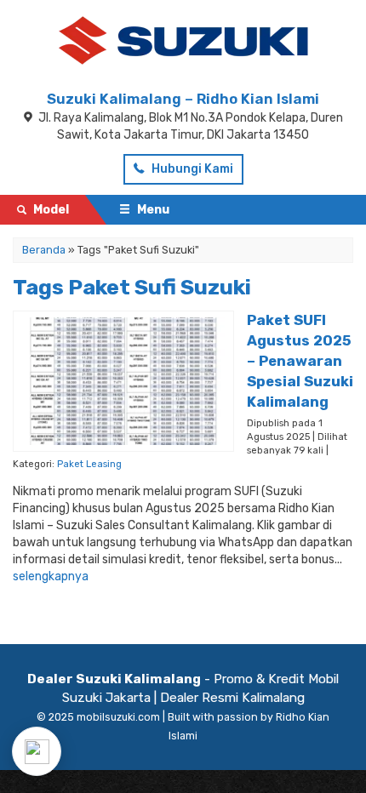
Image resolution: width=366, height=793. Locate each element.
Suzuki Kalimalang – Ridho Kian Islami (183, 98)
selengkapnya (51, 576)
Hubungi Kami (191, 169)
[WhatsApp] (36, 751)
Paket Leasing (89, 464)
